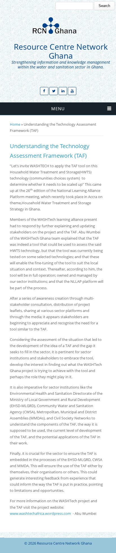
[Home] (57, 25)
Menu (58, 108)
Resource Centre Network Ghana (61, 51)
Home (15, 124)
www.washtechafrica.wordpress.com (40, 513)
